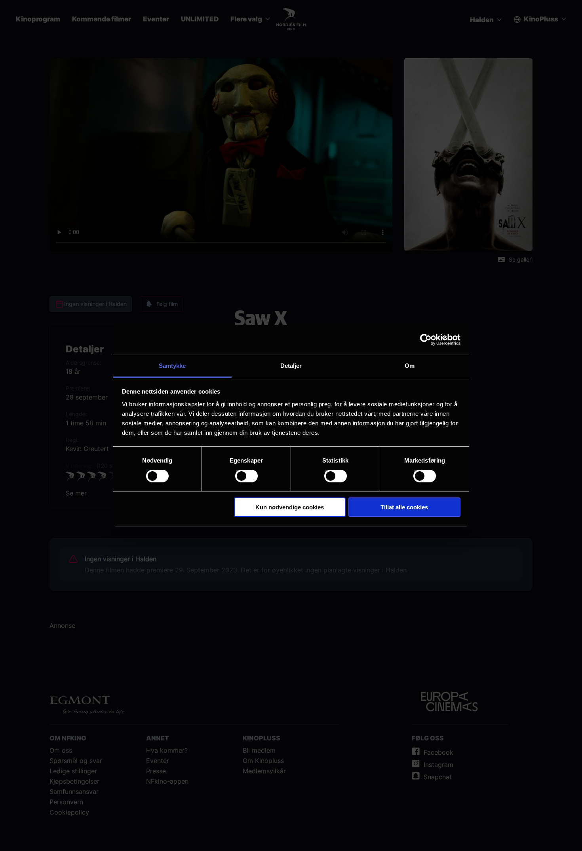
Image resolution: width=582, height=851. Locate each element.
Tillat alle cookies (404, 507)
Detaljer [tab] (291, 365)
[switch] (246, 476)
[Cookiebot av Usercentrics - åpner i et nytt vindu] (425, 340)
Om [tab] (410, 365)
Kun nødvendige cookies (289, 507)
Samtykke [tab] (172, 365)
